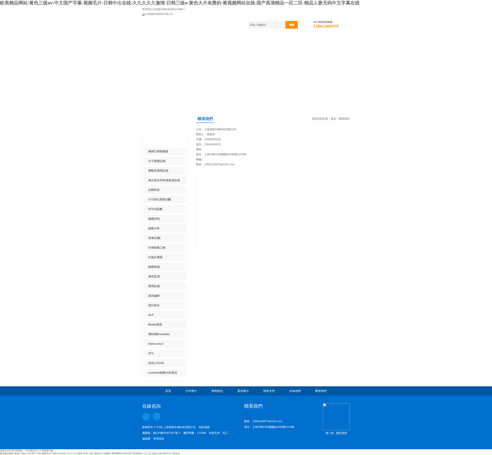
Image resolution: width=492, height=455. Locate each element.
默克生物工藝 (156, 141)
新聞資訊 (213, 41)
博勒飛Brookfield (158, 334)
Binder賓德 (155, 324)
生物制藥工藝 (156, 247)
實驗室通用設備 (158, 170)
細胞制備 (154, 266)
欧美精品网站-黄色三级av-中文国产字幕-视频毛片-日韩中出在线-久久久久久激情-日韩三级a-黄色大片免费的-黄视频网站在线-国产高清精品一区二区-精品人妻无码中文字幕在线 (180, 2)
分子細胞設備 (156, 161)
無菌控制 (154, 218)
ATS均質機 (155, 209)
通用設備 (154, 286)
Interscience (156, 343)
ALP (151, 314)
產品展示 (243, 41)
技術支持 (273, 41)
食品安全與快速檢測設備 (164, 180)
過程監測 (154, 276)
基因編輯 (154, 295)
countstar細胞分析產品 (162, 372)
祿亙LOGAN (156, 363)
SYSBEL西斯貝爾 (159, 199)
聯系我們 (334, 41)
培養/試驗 (154, 238)
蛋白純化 (154, 305)
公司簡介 (182, 41)
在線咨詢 (304, 41)
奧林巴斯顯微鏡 (158, 151)
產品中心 (157, 122)
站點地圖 (204, 427)
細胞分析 (154, 228)
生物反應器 (155, 257)
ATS (151, 353)
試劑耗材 (154, 189)
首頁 (155, 41)
